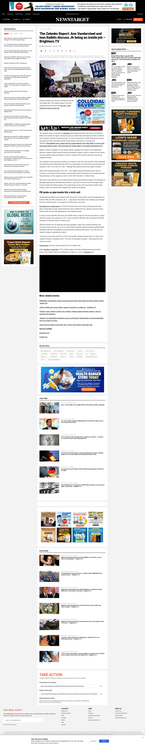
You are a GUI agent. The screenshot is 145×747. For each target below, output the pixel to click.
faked (100, 56)
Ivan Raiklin (61, 57)
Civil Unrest (47, 29)
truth (92, 57)
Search (141, 14)
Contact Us (118, 711)
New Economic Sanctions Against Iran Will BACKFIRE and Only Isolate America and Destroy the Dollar (134, 98)
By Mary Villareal (45, 46)
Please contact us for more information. (50, 702)
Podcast (90, 718)
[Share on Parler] (62, 51)
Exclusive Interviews (93, 720)
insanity (49, 57)
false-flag (41, 57)
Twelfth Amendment (99, 57)
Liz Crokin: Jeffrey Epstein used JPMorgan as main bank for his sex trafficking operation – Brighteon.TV (80, 638)
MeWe (63, 720)
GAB (62, 722)
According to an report (49, 206)
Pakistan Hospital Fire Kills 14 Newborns (15, 63)
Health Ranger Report (118, 49)
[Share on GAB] (58, 51)
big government (57, 56)
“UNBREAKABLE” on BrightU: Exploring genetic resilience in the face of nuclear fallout (17, 124)
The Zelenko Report (85, 57)
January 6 (67, 57)
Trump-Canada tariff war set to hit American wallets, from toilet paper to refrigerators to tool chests (17, 85)
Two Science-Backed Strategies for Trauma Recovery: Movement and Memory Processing (17, 171)
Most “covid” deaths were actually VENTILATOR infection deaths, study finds (82, 405)
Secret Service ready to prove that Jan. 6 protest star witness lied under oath (65, 325)
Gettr (62, 715)
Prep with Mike (19, 14)
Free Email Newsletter (121, 713)
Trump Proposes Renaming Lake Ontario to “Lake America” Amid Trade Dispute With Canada (18, 51)
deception (89, 56)
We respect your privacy (9, 724)
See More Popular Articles (18, 202)
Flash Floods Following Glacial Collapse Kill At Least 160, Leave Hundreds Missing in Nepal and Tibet (18, 69)
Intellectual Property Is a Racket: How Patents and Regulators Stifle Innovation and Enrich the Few (18, 145)
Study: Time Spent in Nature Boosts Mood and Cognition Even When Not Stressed (17, 104)
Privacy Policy (119, 715)
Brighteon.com (44, 333)
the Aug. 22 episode (51, 249)
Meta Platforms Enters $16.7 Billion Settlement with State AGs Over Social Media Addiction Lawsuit (17, 138)
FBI (46, 57)
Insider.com (43, 337)
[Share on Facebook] (46, 51)
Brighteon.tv (65, 56)
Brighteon (10, 14)
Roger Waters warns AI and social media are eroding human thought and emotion (16, 165)
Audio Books (36, 14)
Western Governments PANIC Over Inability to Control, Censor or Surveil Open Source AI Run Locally (134, 69)
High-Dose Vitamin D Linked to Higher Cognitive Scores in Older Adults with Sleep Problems (17, 98)
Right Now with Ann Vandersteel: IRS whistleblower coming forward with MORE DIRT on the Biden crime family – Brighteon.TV (81, 590)
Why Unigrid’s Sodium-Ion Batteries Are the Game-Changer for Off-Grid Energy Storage (18, 39)
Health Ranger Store (120, 718)
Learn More (93, 741)
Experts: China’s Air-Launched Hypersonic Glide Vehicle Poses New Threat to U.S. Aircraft (17, 184)
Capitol (71, 56)
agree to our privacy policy (49, 743)
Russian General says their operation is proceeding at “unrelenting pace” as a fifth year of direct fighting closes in (18, 158)
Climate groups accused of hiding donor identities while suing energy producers (18, 177)
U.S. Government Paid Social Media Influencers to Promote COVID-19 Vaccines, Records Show (18, 45)
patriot (72, 57)
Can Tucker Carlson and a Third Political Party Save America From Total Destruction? (118, 85)
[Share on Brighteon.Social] (41, 51)
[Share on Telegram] (54, 51)
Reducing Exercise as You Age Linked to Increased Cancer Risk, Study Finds (15, 196)
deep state (96, 56)
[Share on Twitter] (50, 51)
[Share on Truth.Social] (66, 51)
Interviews (28, 14)
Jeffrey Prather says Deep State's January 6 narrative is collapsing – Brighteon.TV (67, 307)
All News (90, 713)
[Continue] (41, 720)
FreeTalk (63, 718)
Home (3, 14)
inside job (54, 57)
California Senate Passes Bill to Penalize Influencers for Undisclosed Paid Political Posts (17, 190)
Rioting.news (43, 245)
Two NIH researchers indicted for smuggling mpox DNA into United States (16, 151)
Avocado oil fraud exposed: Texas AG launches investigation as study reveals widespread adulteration (17, 77)
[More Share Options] (75, 51)
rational (77, 57)
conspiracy (83, 56)
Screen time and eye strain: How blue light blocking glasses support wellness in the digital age (17, 117)
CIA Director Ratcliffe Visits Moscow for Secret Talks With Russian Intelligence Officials (17, 57)
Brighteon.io (64, 711)
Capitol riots (76, 56)
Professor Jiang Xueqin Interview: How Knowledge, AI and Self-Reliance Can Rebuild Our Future (118, 98)
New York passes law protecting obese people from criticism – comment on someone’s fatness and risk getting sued (82, 437)
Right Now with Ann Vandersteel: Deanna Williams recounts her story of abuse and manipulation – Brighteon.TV (81, 558)
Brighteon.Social (65, 713)
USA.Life (63, 724)
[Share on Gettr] (70, 51)
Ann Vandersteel (47, 56)
